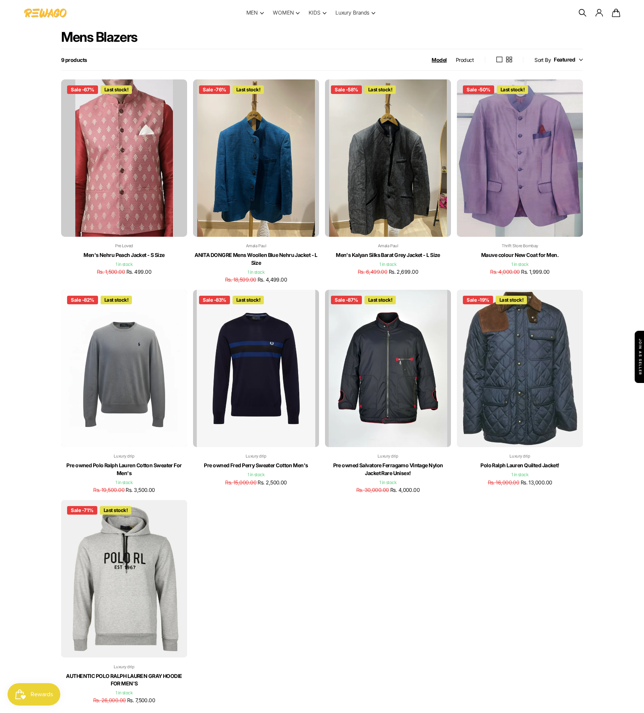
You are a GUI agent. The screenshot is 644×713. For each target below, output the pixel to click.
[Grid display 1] (499, 60)
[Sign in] (599, 12)
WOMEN (283, 12)
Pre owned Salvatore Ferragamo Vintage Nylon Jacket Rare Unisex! (388, 469)
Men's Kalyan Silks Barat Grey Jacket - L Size (388, 255)
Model (439, 60)
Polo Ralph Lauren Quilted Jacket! (519, 465)
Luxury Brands (352, 12)
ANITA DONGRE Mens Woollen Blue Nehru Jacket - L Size (256, 259)
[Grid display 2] (509, 60)
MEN (252, 12)
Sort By (542, 60)
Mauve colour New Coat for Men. (520, 255)
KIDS (314, 12)
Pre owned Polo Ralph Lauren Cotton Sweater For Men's (123, 469)
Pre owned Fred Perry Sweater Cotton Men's (256, 465)
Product (465, 60)
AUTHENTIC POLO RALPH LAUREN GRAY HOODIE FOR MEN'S (124, 680)
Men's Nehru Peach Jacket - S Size (124, 255)
